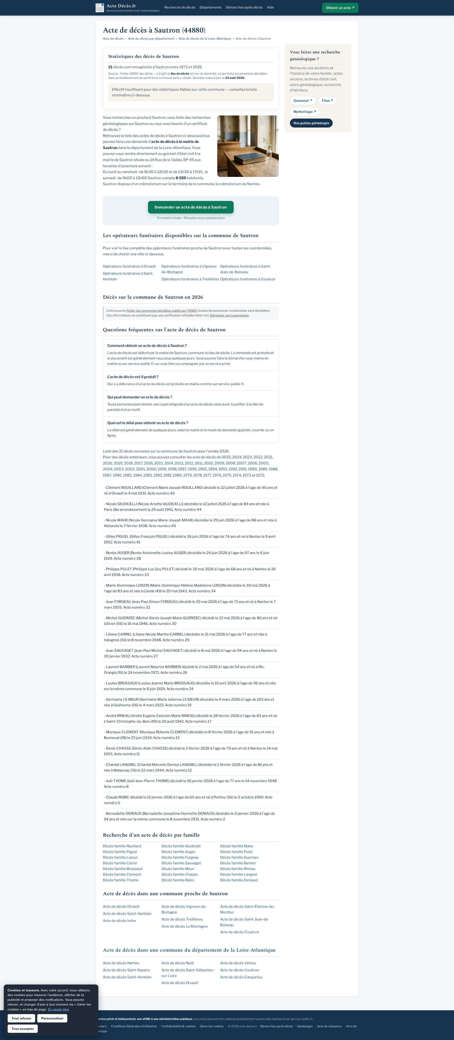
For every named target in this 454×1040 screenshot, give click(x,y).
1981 (167, 475)
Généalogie (305, 1026)
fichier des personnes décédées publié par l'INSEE (162, 310)
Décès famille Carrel (120, 863)
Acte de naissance (329, 1026)
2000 (151, 469)
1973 (247, 475)
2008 (230, 463)
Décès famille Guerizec (239, 857)
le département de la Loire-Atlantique (159, 147)
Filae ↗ (327, 100)
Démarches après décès (244, 7)
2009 (219, 463)
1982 (157, 475)
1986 (117, 475)
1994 (212, 469)
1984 (137, 475)
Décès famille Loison (120, 857)
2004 (108, 469)
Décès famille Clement (122, 874)
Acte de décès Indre (119, 921)
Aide (270, 7)
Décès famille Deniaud (239, 880)
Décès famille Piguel (120, 852)
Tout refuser (21, 1018)
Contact (101, 1026)
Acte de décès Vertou (238, 963)
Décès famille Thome (121, 880)
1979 (187, 475)
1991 (243, 469)
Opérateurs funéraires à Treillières (190, 279)
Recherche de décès (179, 7)
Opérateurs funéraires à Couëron (247, 279)
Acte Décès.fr (133, 7)
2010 (208, 463)
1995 (202, 469)
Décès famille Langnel (238, 874)
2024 (236, 457)
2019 (118, 463)
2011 (199, 463)
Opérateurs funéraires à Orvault (129, 266)
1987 (107, 475)
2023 (247, 457)
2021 (268, 457)
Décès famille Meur (178, 869)
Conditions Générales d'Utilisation (134, 1026)
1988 (273, 469)
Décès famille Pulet (236, 852)
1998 (172, 469)
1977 (207, 475)
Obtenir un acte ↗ (340, 8)
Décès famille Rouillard (122, 846)
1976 (217, 475)
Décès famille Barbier (238, 863)
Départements (211, 7)
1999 (162, 469)
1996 (192, 469)
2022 (257, 457)
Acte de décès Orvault (121, 906)
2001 (140, 469)
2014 (168, 463)
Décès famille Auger (179, 852)
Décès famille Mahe (236, 846)
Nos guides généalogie (311, 123)
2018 (128, 463)
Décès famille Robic (178, 880)
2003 (119, 469)
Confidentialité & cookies (178, 1026)
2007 (241, 463)
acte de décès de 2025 (211, 457)
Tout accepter (23, 1029)
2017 (138, 463)
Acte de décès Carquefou (241, 977)
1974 (237, 475)
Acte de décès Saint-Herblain (127, 914)
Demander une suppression (229, 315)
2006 (252, 463)
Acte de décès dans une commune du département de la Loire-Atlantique (189, 950)
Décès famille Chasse (180, 874)
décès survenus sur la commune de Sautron (160, 451)
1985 (127, 475)
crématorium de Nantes (239, 184)
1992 (233, 469)
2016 (148, 463)
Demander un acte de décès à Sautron (191, 207)
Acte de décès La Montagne (185, 926)
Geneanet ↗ (303, 100)
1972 (260, 475)
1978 (197, 475)
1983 (147, 475)
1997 (182, 469)
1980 (177, 475)
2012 (189, 463)
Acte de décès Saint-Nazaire (126, 970)
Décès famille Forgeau (180, 857)
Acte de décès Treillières (182, 919)
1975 (227, 475)
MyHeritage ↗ (304, 112)
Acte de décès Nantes (121, 963)
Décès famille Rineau (237, 869)
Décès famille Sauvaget (181, 863)
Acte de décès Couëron (239, 932)
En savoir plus (58, 1009)
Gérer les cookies (211, 1026)
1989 (262, 469)
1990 (252, 469)
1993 (222, 469)
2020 (107, 463)
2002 (130, 469)
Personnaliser (52, 1018)
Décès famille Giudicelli (181, 846)
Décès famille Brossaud (122, 869)
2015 (158, 463)
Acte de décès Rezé (178, 963)
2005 (263, 463)
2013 (179, 463)
